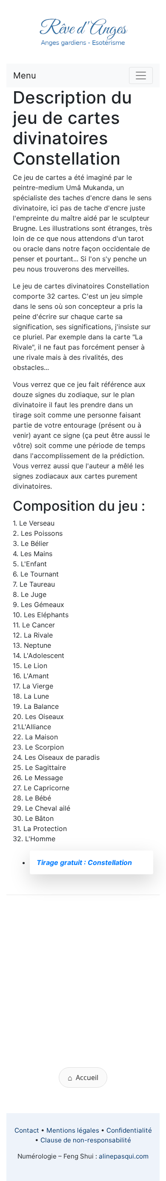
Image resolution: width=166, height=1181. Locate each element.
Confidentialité (129, 1130)
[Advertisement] (83, 984)
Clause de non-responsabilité (85, 1140)
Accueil (83, 1077)
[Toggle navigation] (141, 75)
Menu (24, 75)
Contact (26, 1130)
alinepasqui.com (124, 1156)
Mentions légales (72, 1130)
